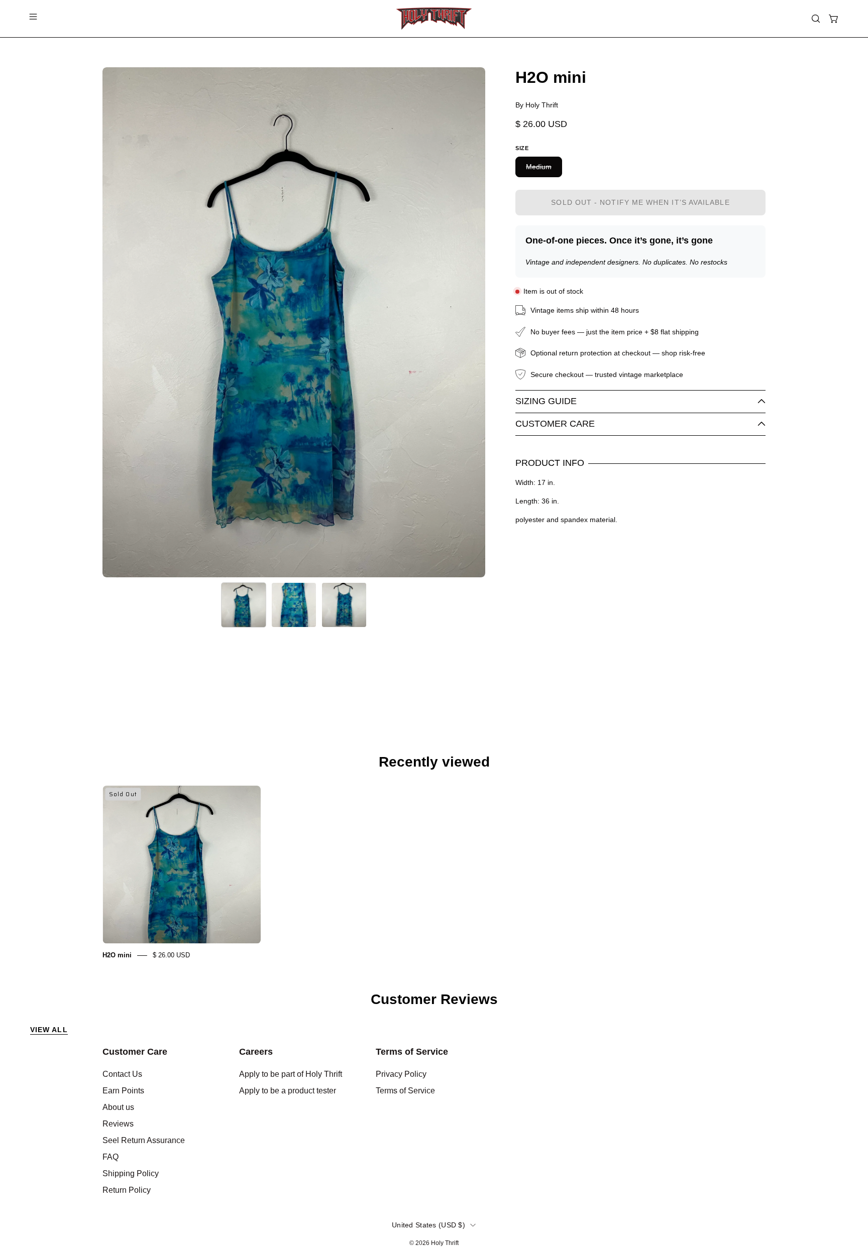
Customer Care (555, 424)
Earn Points (123, 1090)
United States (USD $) (428, 1225)
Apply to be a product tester (287, 1090)
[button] (816, 19)
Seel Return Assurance (143, 1140)
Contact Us (122, 1074)
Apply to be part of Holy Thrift (290, 1074)
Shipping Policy (130, 1173)
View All (49, 1030)
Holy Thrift (445, 1242)
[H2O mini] (243, 605)
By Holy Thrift (536, 105)
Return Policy (126, 1190)
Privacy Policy (401, 1074)
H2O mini (117, 955)
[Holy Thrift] (434, 19)
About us (118, 1107)
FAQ (110, 1157)
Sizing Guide (546, 401)
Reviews (118, 1123)
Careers (256, 1052)
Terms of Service (412, 1052)
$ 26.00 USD (171, 955)
